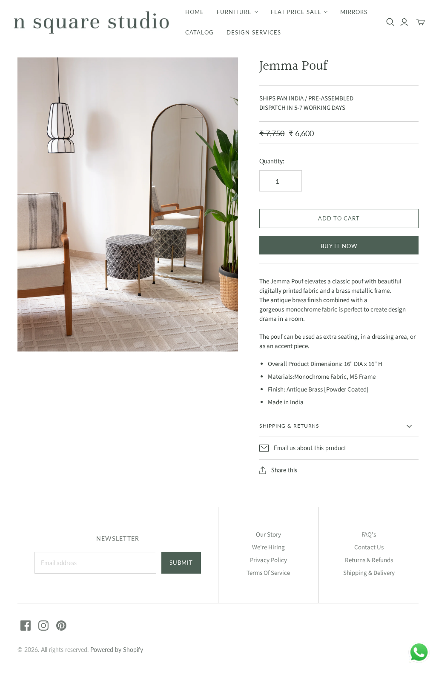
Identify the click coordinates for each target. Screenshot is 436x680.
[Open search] (390, 22)
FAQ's (368, 534)
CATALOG (199, 32)
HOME (194, 12)
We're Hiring (268, 547)
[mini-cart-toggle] (420, 22)
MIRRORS (353, 12)
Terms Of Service (268, 573)
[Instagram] (43, 625)
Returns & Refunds (369, 560)
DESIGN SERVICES (254, 32)
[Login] (404, 22)
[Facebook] (25, 625)
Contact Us (369, 547)
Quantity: (271, 161)
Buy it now (339, 246)
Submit (181, 562)
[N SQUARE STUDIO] (91, 22)
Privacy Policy (268, 560)
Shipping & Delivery (369, 573)
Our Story (268, 534)
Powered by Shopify (116, 649)
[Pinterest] (61, 625)
